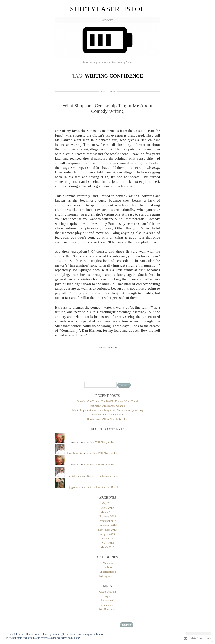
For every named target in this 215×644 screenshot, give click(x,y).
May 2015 (107, 503)
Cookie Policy (73, 637)
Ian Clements (74, 453)
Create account (107, 591)
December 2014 (108, 520)
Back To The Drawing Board (107, 414)
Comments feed (107, 604)
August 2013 (107, 534)
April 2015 (107, 507)
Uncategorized (107, 571)
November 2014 (107, 525)
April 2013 (107, 542)
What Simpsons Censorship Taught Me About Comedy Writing (107, 108)
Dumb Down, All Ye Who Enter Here (107, 419)
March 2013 (107, 547)
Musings (108, 562)
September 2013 (107, 529)
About (107, 20)
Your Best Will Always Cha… (100, 442)
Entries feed (107, 600)
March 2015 (107, 512)
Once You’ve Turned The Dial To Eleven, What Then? (107, 401)
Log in (107, 596)
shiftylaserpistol (107, 9)
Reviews (107, 567)
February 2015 (107, 516)
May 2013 (107, 538)
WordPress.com (107, 609)
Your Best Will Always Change (107, 405)
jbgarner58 (75, 487)
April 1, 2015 (107, 91)
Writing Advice (107, 576)
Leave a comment (108, 347)
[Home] (107, 56)
